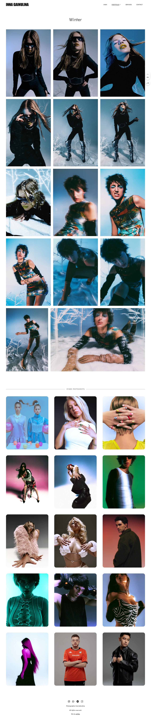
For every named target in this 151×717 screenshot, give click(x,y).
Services (129, 4)
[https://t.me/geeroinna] (78, 701)
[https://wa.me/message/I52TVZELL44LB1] (82, 701)
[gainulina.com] (17, 4)
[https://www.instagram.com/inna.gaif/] (69, 701)
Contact (139, 4)
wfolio (78, 714)
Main (105, 4)
